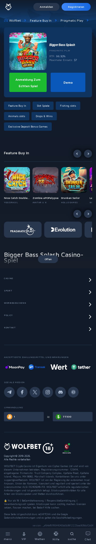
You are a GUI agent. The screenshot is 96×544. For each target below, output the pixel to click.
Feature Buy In (40, 20)
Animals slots (16, 116)
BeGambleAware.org (33, 500)
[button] (18, 185)
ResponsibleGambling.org (61, 500)
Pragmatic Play (72, 20)
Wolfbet (15, 20)
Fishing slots (68, 105)
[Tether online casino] (64, 367)
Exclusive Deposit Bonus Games (27, 126)
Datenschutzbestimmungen (19, 517)
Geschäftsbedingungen (69, 517)
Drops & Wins (44, 116)
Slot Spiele (43, 105)
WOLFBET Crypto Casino (17, 466)
